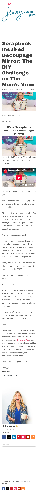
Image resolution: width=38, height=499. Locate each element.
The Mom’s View (22, 340)
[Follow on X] (9, 437)
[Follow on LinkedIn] (14, 437)
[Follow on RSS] (33, 437)
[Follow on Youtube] (28, 437)
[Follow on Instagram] (23, 437)
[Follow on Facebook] (4, 437)
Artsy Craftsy (19, 89)
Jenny (5, 89)
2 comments (30, 89)
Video (24, 89)
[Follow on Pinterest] (19, 437)
